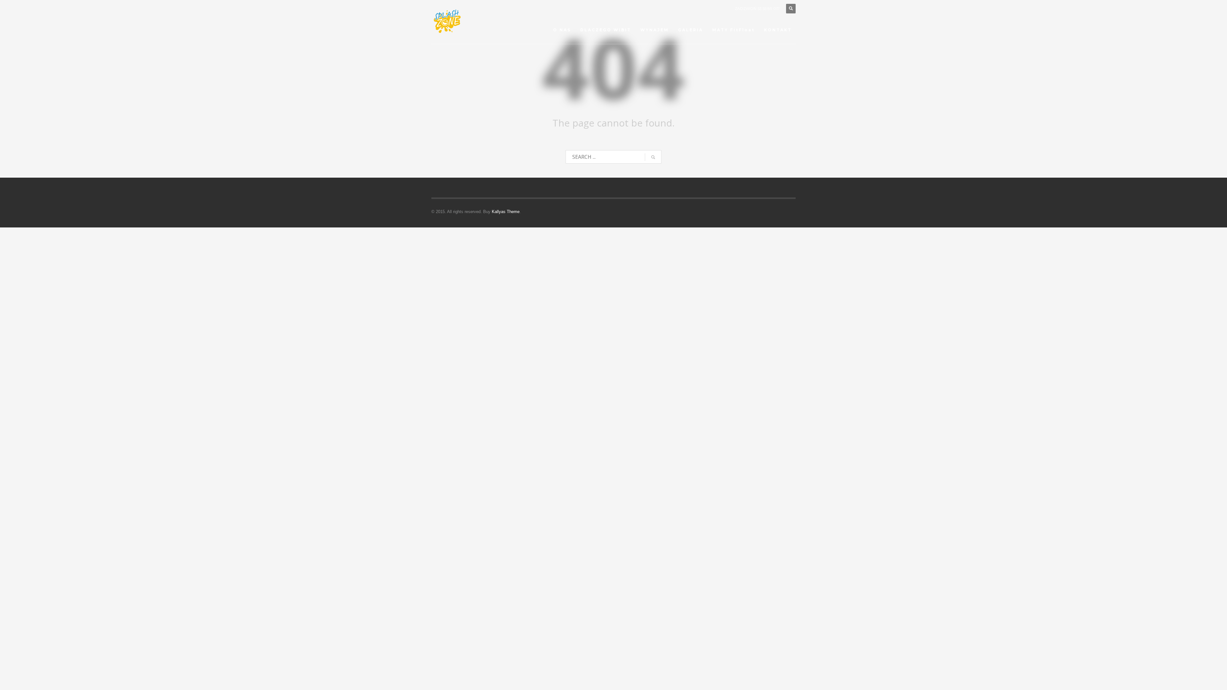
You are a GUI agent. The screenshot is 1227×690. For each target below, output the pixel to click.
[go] (653, 157)
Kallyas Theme (506, 211)
